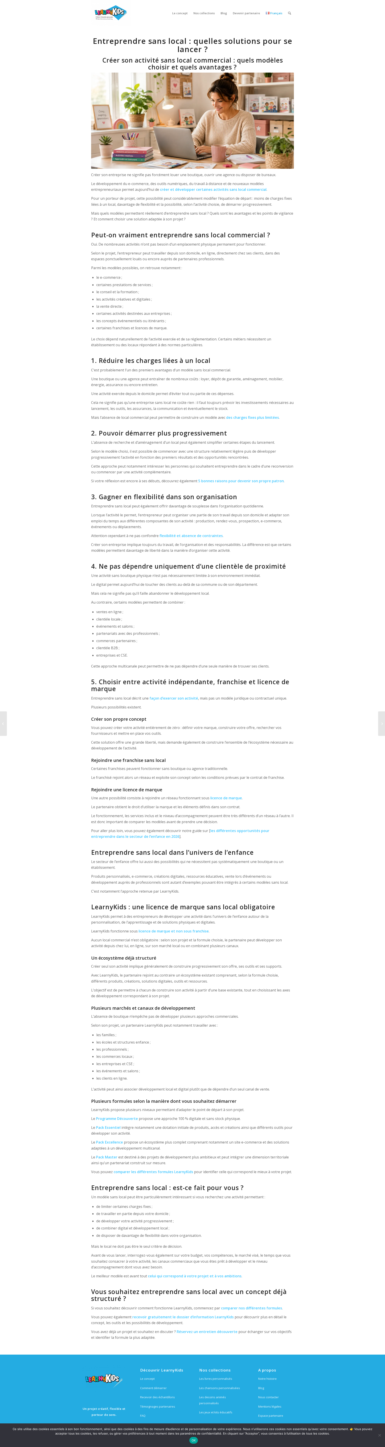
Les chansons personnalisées (219, 1388)
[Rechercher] (289, 13)
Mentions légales (269, 1406)
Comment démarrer (153, 1388)
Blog (261, 1388)
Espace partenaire (270, 1416)
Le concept (147, 1379)
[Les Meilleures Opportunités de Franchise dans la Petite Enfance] (381, 723)
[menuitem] (179, 13)
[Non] (379, 1435)
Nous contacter (268, 1397)
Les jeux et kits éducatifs (215, 1412)
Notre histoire (267, 1379)
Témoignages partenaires (157, 1406)
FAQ (142, 1416)
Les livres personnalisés (215, 1379)
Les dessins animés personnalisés (212, 1400)
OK (194, 1440)
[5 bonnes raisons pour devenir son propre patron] (3, 723)
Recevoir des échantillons (157, 1397)
